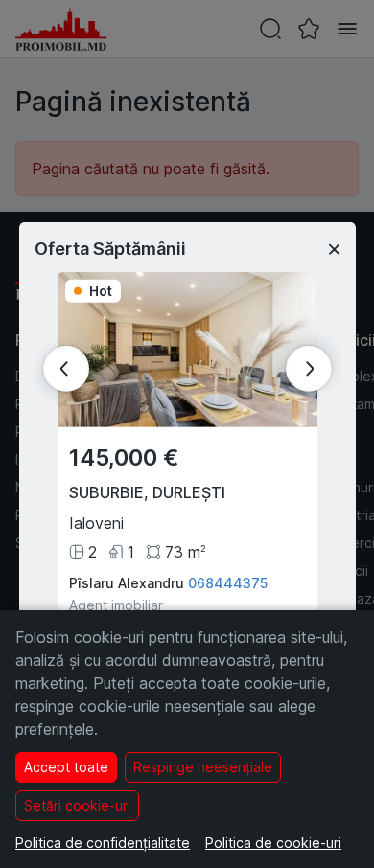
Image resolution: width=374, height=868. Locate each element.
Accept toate (66, 767)
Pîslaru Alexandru (126, 583)
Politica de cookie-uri (273, 842)
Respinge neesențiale (202, 767)
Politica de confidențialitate (102, 842)
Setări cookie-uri (77, 805)
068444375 (228, 583)
